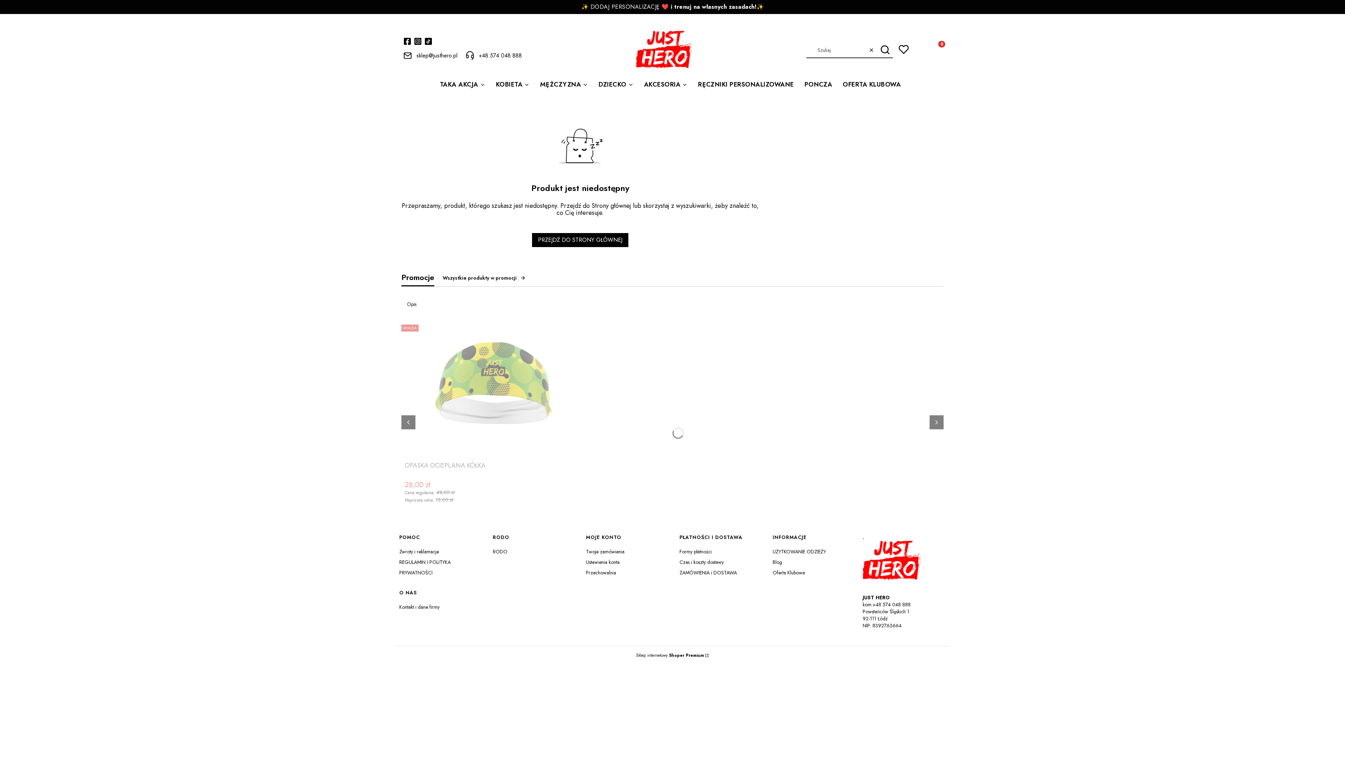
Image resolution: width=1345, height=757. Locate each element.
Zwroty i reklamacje (419, 551)
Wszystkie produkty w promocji (480, 277)
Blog (777, 562)
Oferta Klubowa (789, 572)
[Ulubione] (903, 49)
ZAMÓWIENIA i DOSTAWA (708, 572)
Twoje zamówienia (605, 551)
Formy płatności (696, 551)
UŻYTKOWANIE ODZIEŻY (799, 551)
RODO (500, 551)
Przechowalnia (601, 572)
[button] (885, 50)
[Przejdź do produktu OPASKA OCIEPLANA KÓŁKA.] (492, 390)
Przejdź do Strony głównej (580, 240)
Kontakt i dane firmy (419, 607)
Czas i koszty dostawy (702, 562)
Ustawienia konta (603, 562)
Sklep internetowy (670, 655)
